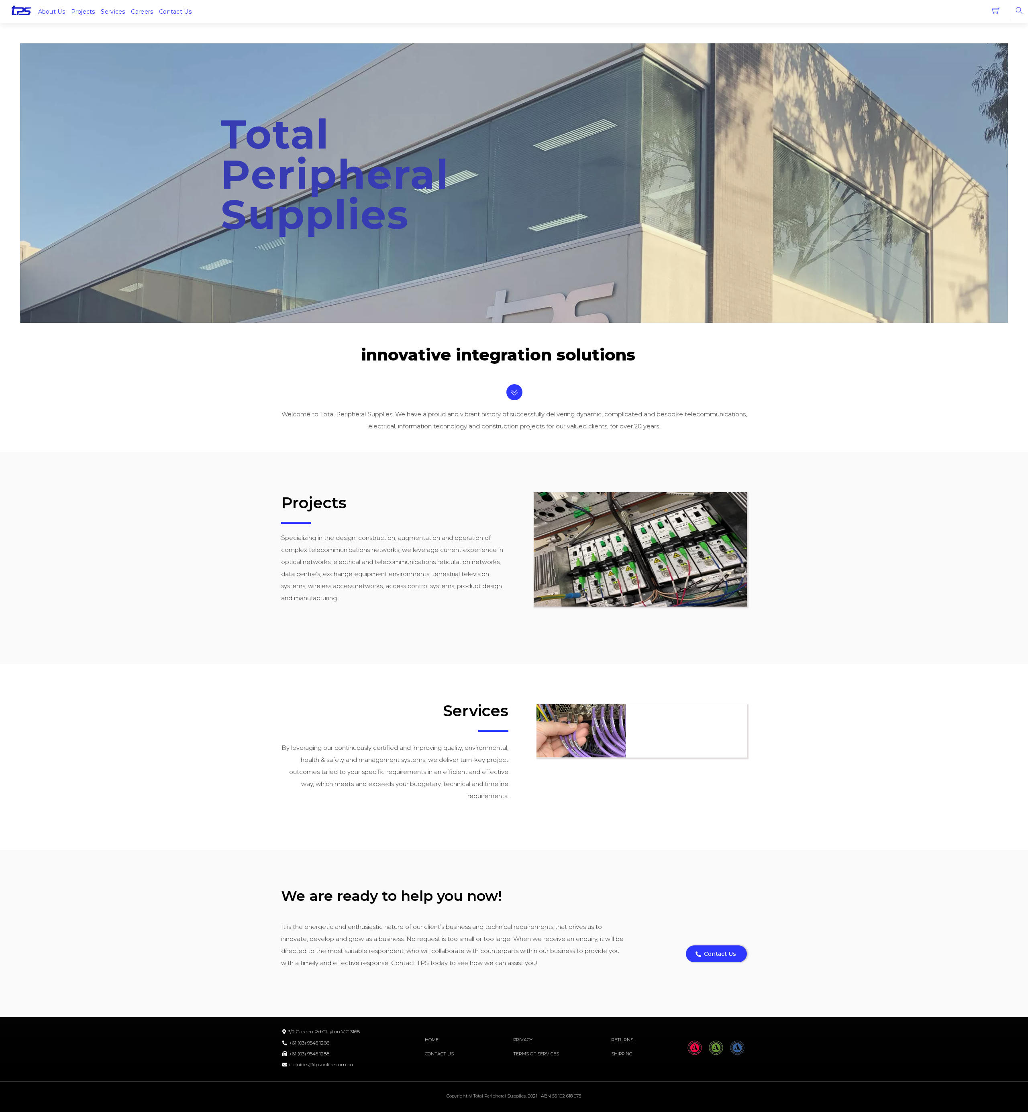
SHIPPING (621, 1054)
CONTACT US (439, 1054)
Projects (83, 11)
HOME (432, 1040)
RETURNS (622, 1040)
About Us (51, 11)
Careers (142, 11)
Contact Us (175, 11)
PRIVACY (522, 1040)
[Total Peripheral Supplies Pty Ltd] (21, 10)
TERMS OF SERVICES (536, 1054)
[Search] (1019, 10)
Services (113, 11)
